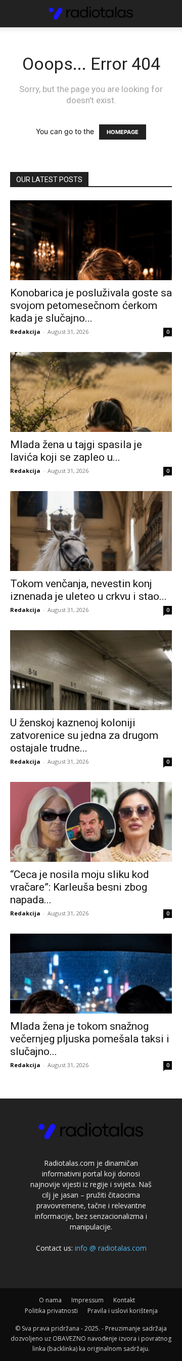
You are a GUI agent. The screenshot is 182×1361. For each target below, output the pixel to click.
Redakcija (25, 331)
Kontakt (124, 1300)
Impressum (87, 1300)
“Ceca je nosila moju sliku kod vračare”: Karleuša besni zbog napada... (79, 887)
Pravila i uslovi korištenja (122, 1310)
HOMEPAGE (123, 132)
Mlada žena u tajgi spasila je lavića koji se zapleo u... (76, 450)
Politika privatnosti (51, 1310)
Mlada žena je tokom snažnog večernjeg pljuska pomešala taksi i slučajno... (89, 1039)
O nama (50, 1300)
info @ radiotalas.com (111, 1248)
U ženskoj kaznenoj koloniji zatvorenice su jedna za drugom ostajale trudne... (84, 735)
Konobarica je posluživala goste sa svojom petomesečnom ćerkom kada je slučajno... (91, 305)
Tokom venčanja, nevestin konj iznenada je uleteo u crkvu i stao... (88, 590)
